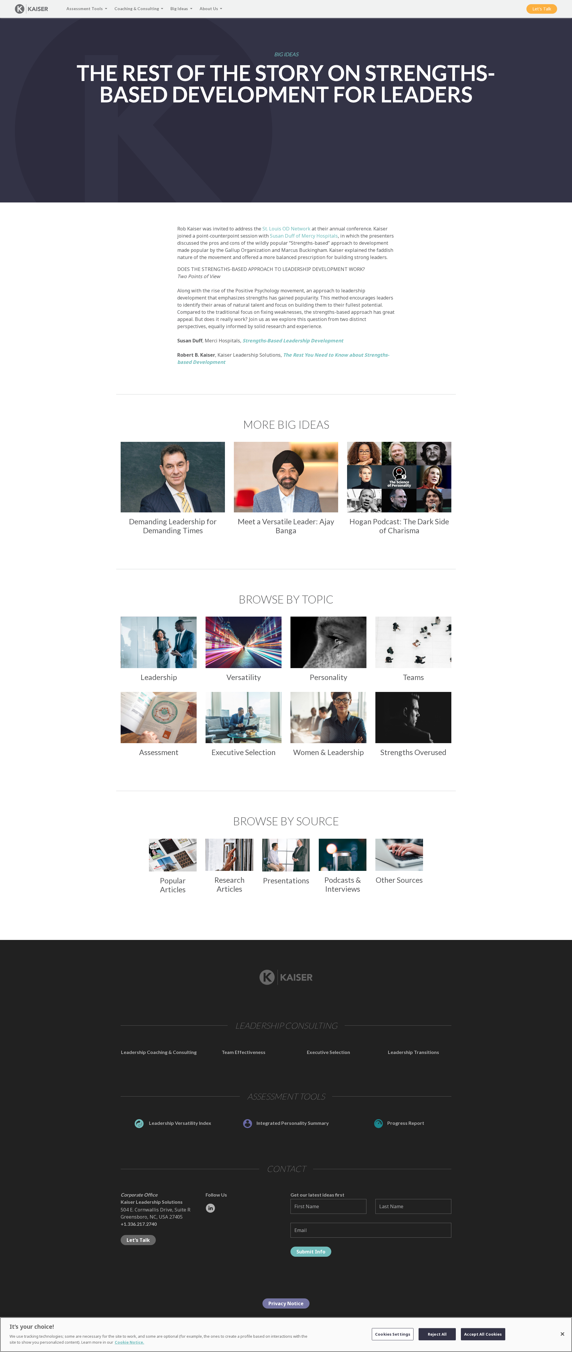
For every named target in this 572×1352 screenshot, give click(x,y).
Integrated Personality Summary (293, 1123)
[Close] (562, 1333)
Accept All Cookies (483, 1334)
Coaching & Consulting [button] (137, 8)
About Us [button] (209, 8)
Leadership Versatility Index (179, 1123)
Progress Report (405, 1123)
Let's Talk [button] (541, 9)
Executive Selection (328, 1052)
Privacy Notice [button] (286, 1303)
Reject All (437, 1334)
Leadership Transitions (413, 1052)
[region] (286, 1334)
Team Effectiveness (243, 1052)
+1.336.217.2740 (139, 1224)
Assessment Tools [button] (85, 8)
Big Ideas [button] (179, 8)
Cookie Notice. (129, 1342)
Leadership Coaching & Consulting (159, 1052)
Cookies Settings (392, 1334)
